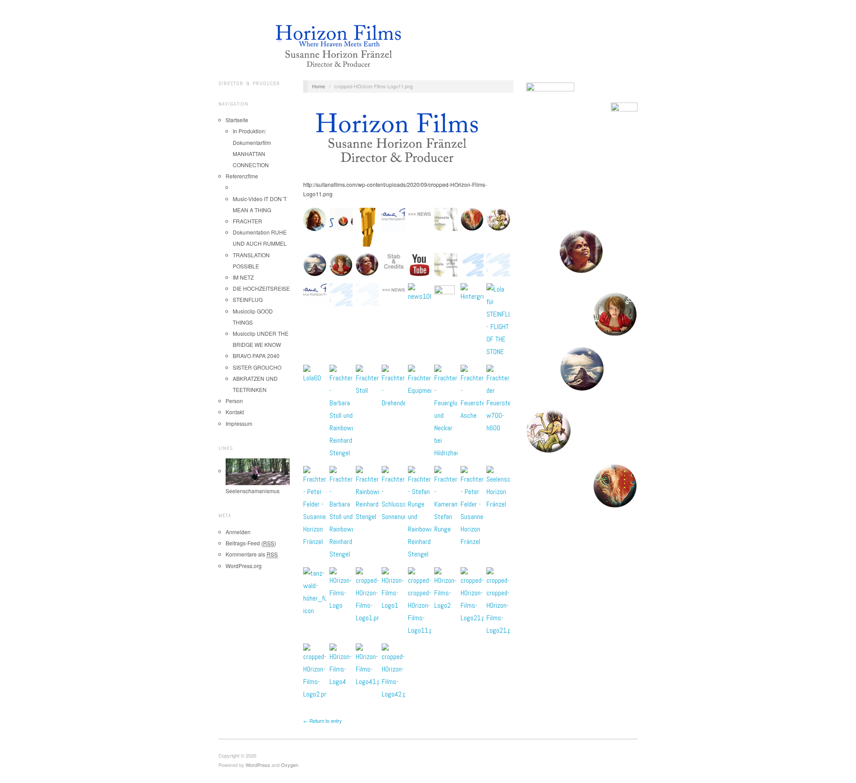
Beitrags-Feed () (251, 543)
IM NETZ (243, 277)
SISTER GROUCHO (257, 367)
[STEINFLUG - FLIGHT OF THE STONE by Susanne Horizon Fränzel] (582, 252)
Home (318, 86)
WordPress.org (244, 565)
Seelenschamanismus (253, 491)
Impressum (239, 423)
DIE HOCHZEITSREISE (261, 288)
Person (234, 400)
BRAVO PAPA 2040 (256, 355)
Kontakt (235, 412)
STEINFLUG (248, 299)
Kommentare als (252, 554)
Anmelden (238, 532)
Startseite (237, 120)
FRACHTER (247, 221)
